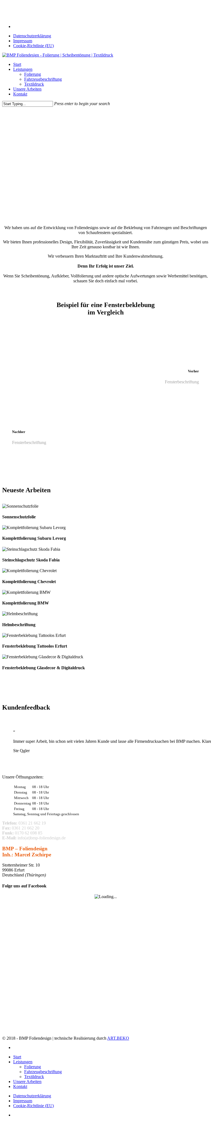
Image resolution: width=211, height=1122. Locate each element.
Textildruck (34, 1076)
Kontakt (20, 1086)
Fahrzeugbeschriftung (43, 1071)
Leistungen (22, 1061)
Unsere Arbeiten (27, 1081)
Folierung (32, 1066)
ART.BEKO (118, 1038)
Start (17, 1056)
